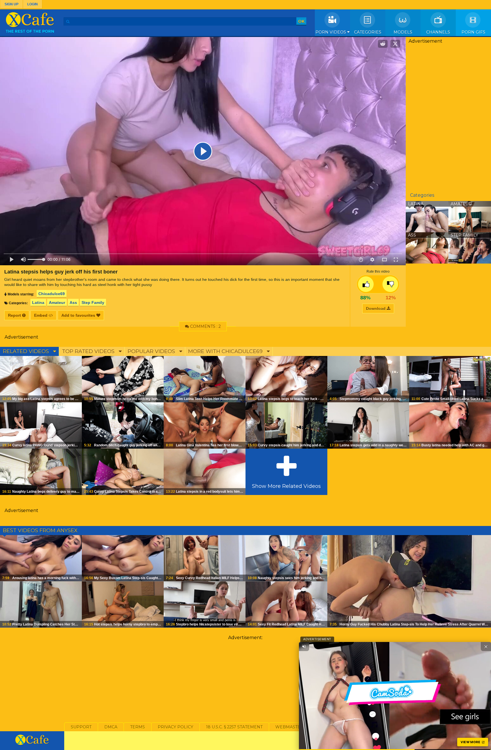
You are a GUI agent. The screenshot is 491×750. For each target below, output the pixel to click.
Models (403, 32)
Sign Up (11, 4)
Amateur (57, 302)
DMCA (110, 727)
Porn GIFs (473, 32)
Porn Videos (331, 32)
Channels (438, 32)
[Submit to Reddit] (383, 44)
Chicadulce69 (51, 293)
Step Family (93, 302)
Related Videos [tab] (26, 351)
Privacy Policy (175, 727)
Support (81, 727)
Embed (41, 315)
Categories (367, 32)
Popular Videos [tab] (152, 351)
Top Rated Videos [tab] (89, 351)
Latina (38, 302)
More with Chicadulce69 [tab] (226, 351)
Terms (137, 727)
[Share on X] (395, 44)
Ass (73, 302)
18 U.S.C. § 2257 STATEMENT (234, 727)
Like (366, 284)
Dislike (390, 284)
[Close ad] (486, 646)
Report (15, 315)
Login (32, 4)
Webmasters (290, 727)
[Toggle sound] (304, 646)
